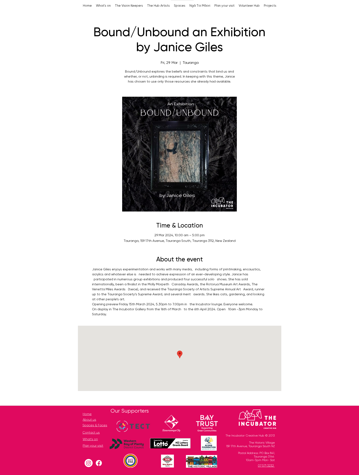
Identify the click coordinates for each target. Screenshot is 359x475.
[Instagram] (89, 463)
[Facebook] (99, 463)
